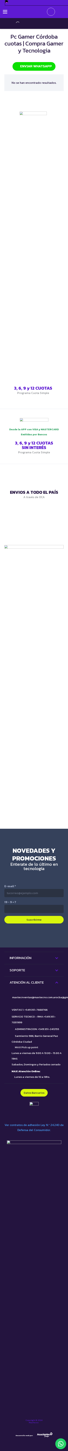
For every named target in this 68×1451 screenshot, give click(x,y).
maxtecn (17, 997)
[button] (60, 1443)
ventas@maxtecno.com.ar (39, 997)
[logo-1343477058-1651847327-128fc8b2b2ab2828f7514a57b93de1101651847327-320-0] (33, 12)
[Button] (60, 12)
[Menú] (5, 11)
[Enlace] (34, 680)
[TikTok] (19, 935)
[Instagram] (34, 935)
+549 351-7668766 (36, 1010)
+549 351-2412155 (48, 1029)
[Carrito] (51, 12)
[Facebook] (49, 935)
